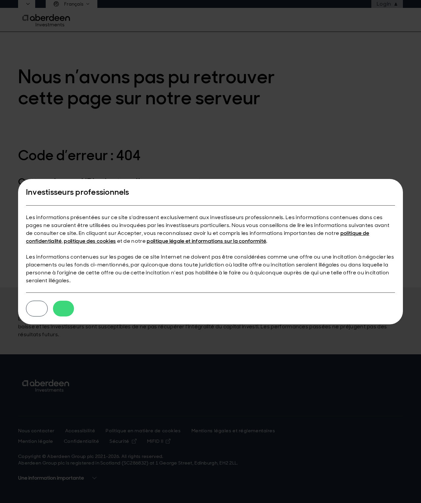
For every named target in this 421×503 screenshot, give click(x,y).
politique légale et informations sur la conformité (206, 241)
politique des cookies (90, 241)
